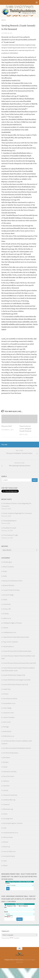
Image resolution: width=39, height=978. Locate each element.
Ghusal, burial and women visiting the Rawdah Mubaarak (25, 428)
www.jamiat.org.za (9, 856)
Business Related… (9, 585)
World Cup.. (6, 847)
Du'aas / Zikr (7, 609)
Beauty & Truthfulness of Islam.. (13, 581)
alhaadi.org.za (7, 562)
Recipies (6, 762)
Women (5, 842)
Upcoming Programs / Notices (12, 823)
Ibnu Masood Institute (10, 698)
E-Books (6, 614)
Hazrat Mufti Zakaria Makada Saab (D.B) (15, 684)
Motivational (7, 731)
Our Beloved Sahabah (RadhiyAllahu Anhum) (17, 748)
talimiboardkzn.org (9, 800)
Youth (5, 861)
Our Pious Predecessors (10, 753)
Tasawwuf (6, 804)
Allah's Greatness (8, 567)
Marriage (6, 727)
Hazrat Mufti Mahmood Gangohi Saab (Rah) (16, 680)
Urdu (4, 828)
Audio (5, 576)
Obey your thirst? (6, 426)
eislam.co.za (7, 618)
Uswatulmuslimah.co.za (10, 833)
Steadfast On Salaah (9, 528)
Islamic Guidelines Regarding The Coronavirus (17, 513)
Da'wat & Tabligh (8, 595)
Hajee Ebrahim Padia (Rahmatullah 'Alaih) (16, 637)
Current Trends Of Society (11, 590)
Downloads (7, 604)
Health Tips (6, 689)
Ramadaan (6, 757)
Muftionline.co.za (8, 736)
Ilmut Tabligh (7, 708)
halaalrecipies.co (8, 646)
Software (6, 781)
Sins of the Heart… (9, 776)
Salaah (5, 767)
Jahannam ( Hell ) (8, 713)
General (5, 628)
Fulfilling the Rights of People (12, 623)
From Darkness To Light (10, 535)
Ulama (5, 814)
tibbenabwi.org (8, 809)
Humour (5, 694)
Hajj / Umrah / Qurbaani (10, 642)
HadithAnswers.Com (9, 632)
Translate (16, 938)
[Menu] (36, 2)
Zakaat (5, 865)
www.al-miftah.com (9, 851)
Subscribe (6, 786)
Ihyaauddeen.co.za (9, 703)
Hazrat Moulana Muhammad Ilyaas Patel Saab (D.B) (19, 663)
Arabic (5, 571)
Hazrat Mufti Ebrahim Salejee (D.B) (14, 675)
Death (3, 20)
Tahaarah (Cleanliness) (10, 795)
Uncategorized (8, 818)
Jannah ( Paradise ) (9, 717)
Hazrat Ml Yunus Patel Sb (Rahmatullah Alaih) (17, 651)
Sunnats (5, 790)
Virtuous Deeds (8, 837)
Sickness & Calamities (9, 771)
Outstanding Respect (9, 521)
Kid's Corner (7, 722)
